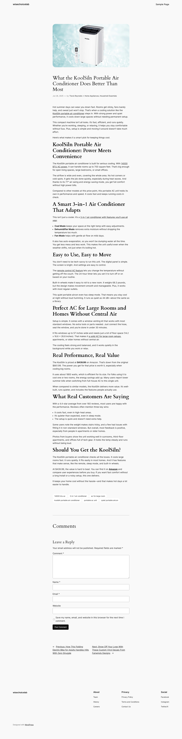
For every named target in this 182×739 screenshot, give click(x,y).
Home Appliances (92, 96)
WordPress (29, 725)
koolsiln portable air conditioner (67, 500)
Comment (58, 553)
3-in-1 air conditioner (78, 496)
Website (57, 606)
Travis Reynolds (75, 96)
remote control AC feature (70, 270)
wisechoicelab (21, 4)
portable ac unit (90, 500)
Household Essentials (108, 96)
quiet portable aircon (109, 500)
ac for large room (98, 496)
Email (56, 594)
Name (56, 582)
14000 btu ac (59, 496)
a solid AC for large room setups (105, 336)
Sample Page (162, 4)
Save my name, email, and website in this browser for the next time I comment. (90, 619)
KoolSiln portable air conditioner (68, 113)
